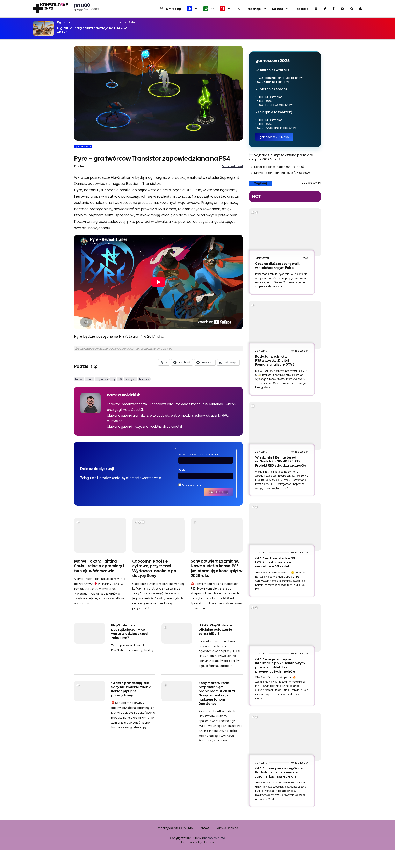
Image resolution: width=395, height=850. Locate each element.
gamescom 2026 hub (274, 137)
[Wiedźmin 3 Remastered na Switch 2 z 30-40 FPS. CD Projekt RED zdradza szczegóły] (285, 426)
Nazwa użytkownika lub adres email (198, 454)
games (89, 379)
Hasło (181, 469)
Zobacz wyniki (311, 182)
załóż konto (111, 477)
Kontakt (204, 828)
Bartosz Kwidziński (232, 166)
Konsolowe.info (214, 838)
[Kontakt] (316, 8)
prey (112, 379)
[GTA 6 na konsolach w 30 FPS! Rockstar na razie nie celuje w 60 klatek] (285, 527)
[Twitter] (325, 8)
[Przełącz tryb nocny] (360, 9)
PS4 (120, 379)
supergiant (130, 379)
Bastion (79, 379)
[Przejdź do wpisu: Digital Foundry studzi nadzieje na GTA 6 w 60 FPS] (43, 28)
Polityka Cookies (227, 828)
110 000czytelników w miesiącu (86, 6)
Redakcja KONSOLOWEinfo (175, 828)
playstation (102, 379)
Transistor (144, 379)
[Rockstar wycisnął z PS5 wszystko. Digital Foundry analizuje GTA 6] (285, 325)
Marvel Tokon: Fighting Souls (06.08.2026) (283, 173)
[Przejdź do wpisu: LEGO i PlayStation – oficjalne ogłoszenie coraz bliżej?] (176, 633)
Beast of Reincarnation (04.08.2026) (279, 167)
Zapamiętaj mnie (191, 485)
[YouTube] (342, 8)
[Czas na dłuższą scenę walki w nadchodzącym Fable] (285, 232)
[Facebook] (334, 8)
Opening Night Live (277, 82)
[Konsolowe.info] (50, 8)
